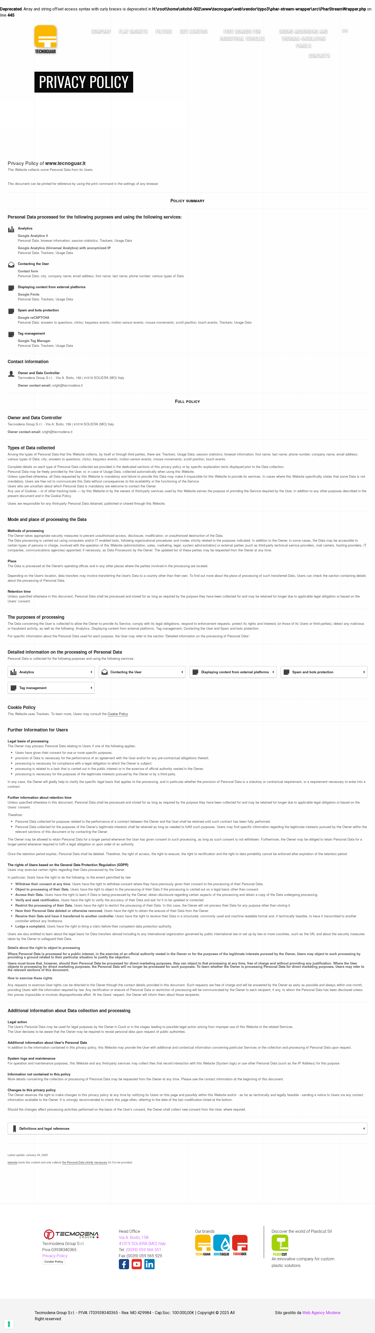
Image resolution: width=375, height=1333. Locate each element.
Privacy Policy (55, 1255)
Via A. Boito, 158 (133, 1237)
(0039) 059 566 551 (143, 1249)
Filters (164, 31)
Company (101, 31)
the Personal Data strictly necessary (84, 1162)
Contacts (319, 55)
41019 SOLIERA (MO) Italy (142, 1243)
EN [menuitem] (345, 30)
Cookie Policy (118, 713)
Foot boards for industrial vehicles (242, 34)
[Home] (45, 38)
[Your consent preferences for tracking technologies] (9, 1324)
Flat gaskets (133, 31)
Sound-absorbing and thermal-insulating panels (303, 38)
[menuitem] (101, 39)
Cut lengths (194, 31)
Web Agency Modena (321, 1312)
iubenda (12, 1162)
